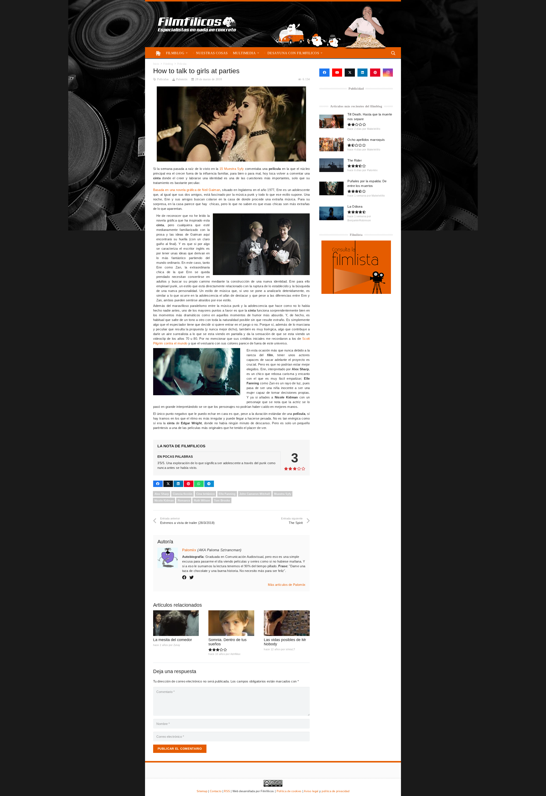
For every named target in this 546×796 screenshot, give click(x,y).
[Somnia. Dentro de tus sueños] (231, 623)
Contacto (215, 791)
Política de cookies (289, 791)
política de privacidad (335, 791)
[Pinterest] (375, 73)
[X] (350, 73)
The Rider (354, 160)
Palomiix (181, 79)
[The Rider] (331, 165)
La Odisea (354, 206)
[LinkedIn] (362, 73)
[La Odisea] (331, 213)
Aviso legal (311, 791)
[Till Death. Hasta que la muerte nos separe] (331, 121)
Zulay (176, 645)
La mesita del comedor (172, 640)
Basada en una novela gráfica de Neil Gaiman (186, 190)
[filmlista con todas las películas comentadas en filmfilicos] (356, 292)
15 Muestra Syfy (231, 169)
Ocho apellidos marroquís (366, 139)
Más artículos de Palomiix (287, 584)
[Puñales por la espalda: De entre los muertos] (331, 188)
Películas (162, 79)
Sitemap (202, 791)
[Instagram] (388, 73)
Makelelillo (373, 128)
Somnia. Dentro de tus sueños (227, 642)
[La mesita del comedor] (176, 623)
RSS (227, 791)
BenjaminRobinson (359, 220)
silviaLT (290, 649)
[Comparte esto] (158, 484)
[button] (186, 53)
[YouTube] (337, 73)
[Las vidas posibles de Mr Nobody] (287, 623)
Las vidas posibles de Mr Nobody (285, 642)
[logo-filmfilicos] (197, 24)
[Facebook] (324, 73)
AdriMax (235, 654)
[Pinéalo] (188, 484)
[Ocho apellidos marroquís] (331, 144)
